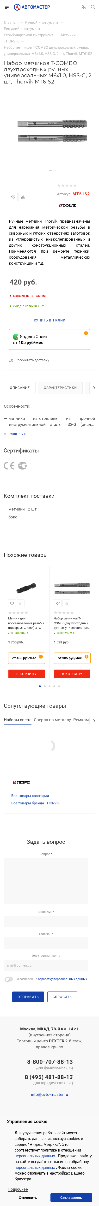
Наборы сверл (17, 719)
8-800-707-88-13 (50, 1065)
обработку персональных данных (62, 979)
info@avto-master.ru (49, 1094)
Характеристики (60, 388)
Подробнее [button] (18, 1189)
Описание (20, 388)
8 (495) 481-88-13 (49, 1080)
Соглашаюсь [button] (71, 1198)
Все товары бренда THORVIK (35, 803)
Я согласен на (52, 979)
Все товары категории (30, 796)
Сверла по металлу (52, 719)
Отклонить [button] (28, 1198)
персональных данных (35, 1156)
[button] (39, 686)
